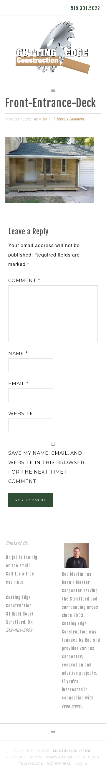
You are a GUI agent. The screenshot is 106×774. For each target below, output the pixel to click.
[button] (53, 89)
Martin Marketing (72, 751)
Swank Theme (60, 757)
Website (20, 413)
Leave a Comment (70, 119)
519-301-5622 (19, 630)
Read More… (73, 706)
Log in (81, 764)
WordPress (59, 764)
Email (18, 383)
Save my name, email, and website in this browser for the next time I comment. (46, 467)
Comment (24, 280)
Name (18, 353)
